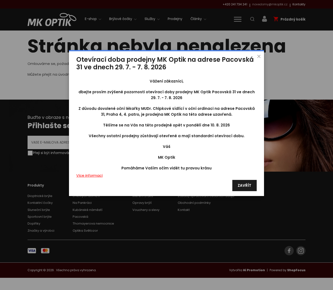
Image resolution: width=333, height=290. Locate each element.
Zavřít (244, 185)
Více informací (89, 175)
